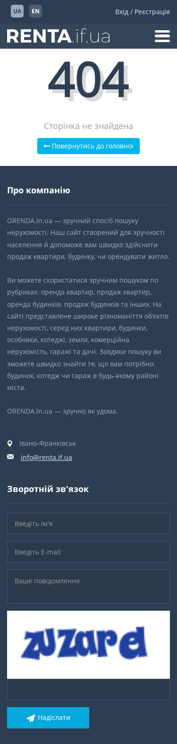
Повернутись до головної (92, 145)
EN (36, 11)
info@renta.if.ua (46, 457)
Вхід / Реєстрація (142, 11)
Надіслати (54, 717)
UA (17, 11)
